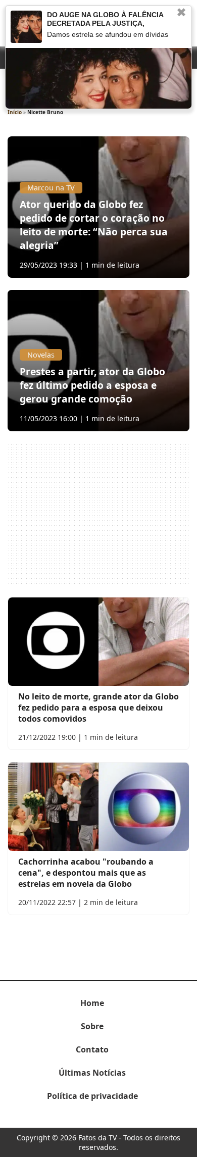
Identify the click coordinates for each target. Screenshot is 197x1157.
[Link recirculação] (26, 27)
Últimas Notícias (92, 1072)
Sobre (92, 1026)
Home (92, 1003)
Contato (92, 1049)
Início (15, 112)
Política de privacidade (92, 1095)
